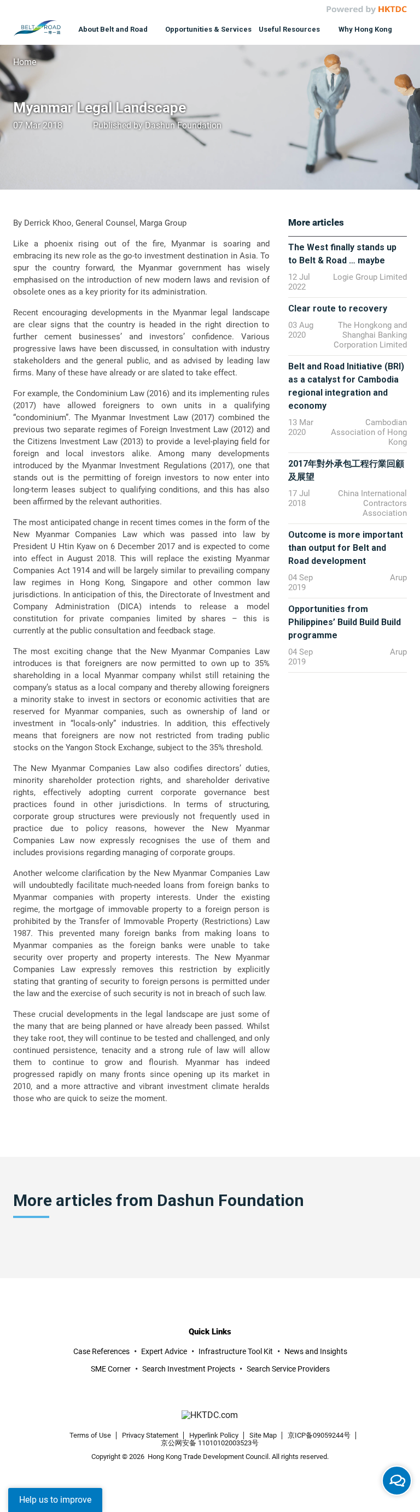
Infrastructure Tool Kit (236, 1351)
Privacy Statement (150, 1435)
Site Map (263, 1435)
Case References (101, 1351)
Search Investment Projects (188, 1368)
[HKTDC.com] (210, 1415)
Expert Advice (164, 1351)
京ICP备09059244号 (319, 1435)
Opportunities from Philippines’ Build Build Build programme (344, 622)
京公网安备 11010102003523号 (210, 1443)
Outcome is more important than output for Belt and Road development (345, 548)
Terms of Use (90, 1435)
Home (24, 62)
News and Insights (315, 1351)
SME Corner (111, 1368)
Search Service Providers (288, 1368)
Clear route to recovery (337, 308)
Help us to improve (55, 1500)
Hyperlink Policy (213, 1435)
